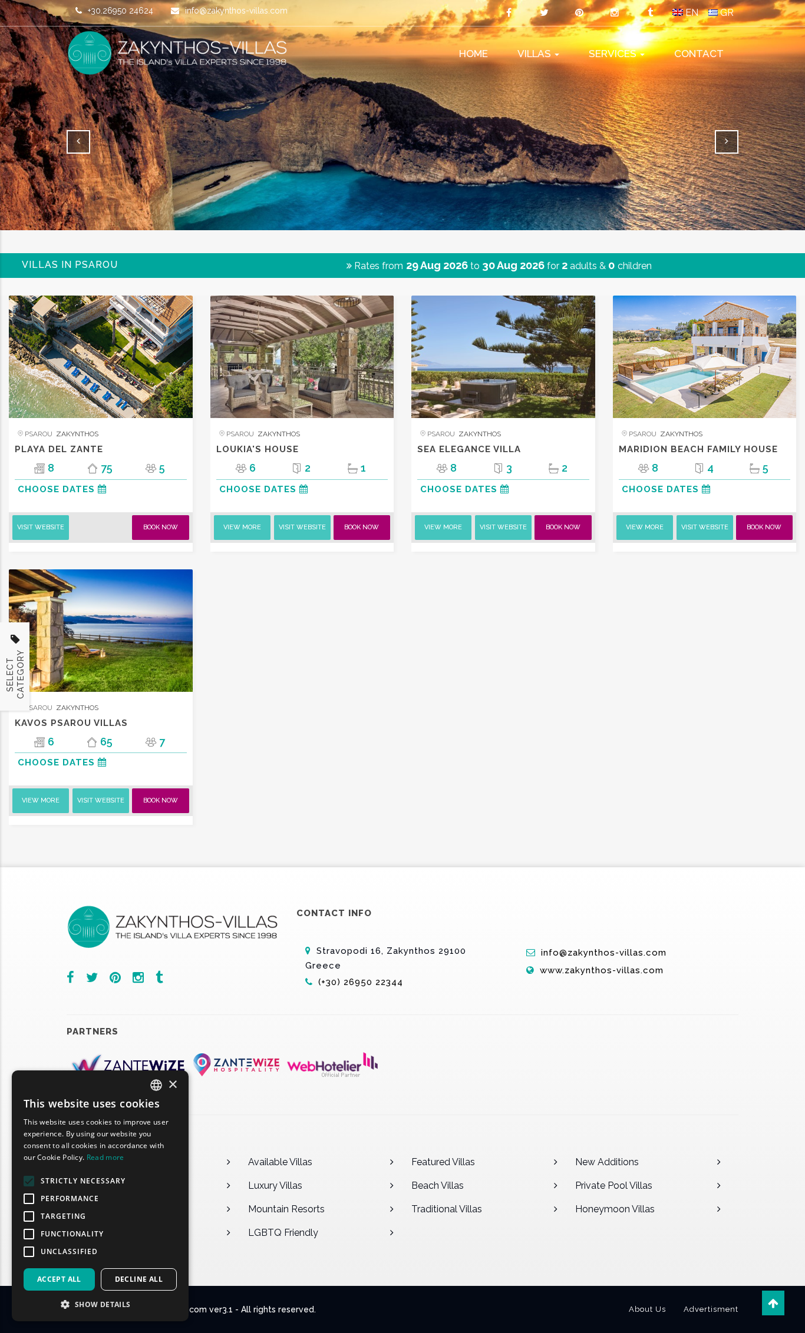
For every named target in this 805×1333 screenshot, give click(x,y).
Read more (105, 1157)
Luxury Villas (275, 1185)
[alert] (100, 1195)
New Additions (607, 1162)
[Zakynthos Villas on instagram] (614, 13)
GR (726, 12)
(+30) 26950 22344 (362, 982)
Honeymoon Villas (615, 1209)
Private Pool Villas (613, 1185)
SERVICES (614, 53)
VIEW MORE (242, 527)
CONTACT (699, 53)
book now (160, 527)
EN (690, 12)
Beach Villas (437, 1185)
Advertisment (711, 1309)
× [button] (172, 1084)
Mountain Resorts (286, 1209)
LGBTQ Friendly (283, 1232)
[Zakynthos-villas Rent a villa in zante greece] (184, 53)
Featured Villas (443, 1162)
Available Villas (280, 1162)
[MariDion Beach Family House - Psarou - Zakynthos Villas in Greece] (705, 357)
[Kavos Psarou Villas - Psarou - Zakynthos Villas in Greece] (101, 630)
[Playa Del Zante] (101, 357)
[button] (100, 1303)
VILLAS (535, 53)
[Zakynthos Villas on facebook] (508, 13)
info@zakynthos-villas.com (236, 10)
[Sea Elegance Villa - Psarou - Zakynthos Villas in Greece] (503, 357)
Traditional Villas (446, 1209)
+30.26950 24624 (120, 10)
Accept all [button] (59, 1279)
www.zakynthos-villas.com (602, 970)
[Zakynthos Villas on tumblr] (650, 13)
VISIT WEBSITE (40, 527)
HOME (473, 53)
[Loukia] (302, 357)
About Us (647, 1309)
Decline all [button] (139, 1279)
